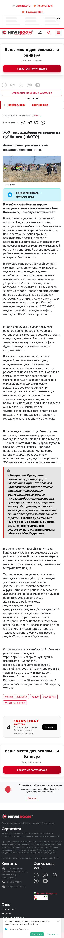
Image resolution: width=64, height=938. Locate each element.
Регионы (37, 116)
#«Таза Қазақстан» (15, 702)
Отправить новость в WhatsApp (32, 92)
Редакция (6, 913)
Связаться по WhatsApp (32, 68)
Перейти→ (49, 727)
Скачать (32, 798)
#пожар (9, 696)
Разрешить (37, 934)
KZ (40, 32)
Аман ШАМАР (25, 116)
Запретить (52, 934)
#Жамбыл (22, 696)
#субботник (49, 696)
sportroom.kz (36, 105)
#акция (35, 696)
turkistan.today (13, 105)
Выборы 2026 (8, 909)
